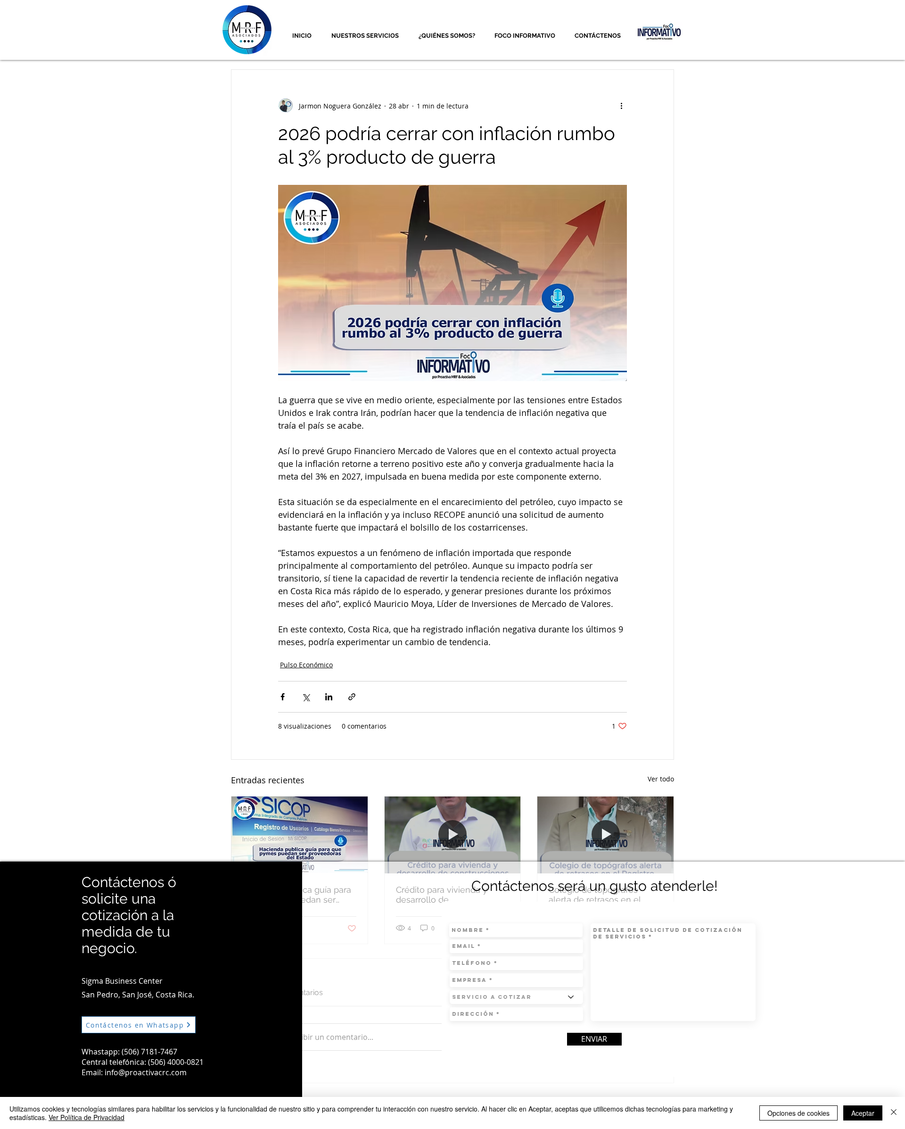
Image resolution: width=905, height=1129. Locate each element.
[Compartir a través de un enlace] (351, 696)
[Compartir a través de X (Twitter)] (305, 696)
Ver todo (661, 778)
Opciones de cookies (798, 1113)
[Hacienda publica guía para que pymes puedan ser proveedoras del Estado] (299, 835)
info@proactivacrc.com (146, 1072)
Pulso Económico (306, 664)
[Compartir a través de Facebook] (282, 696)
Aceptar (862, 1113)
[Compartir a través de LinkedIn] (328, 696)
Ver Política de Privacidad (86, 1117)
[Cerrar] (893, 1112)
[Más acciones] (621, 105)
